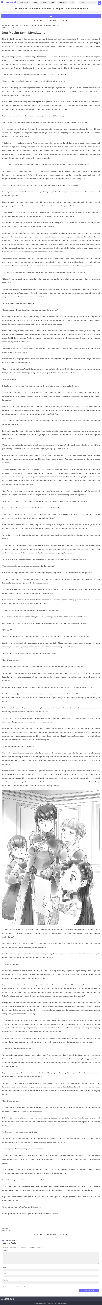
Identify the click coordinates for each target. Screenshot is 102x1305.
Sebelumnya (38, 20)
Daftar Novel (23, 2)
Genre (44, 2)
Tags (52, 2)
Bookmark (62, 2)
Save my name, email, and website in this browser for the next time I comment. (28, 1287)
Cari (72, 2)
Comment (6, 1250)
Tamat (35, 2)
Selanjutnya (64, 20)
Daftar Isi (51, 20)
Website (5, 1280)
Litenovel (9, 2)
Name (5, 1267)
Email (5, 1273)
